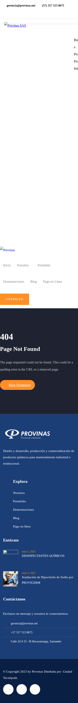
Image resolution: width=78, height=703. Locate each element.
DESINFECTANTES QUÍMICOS (43, 555)
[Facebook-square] (8, 689)
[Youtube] (35, 689)
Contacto (14, 299)
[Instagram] (21, 689)
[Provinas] (7, 250)
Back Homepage (20, 385)
